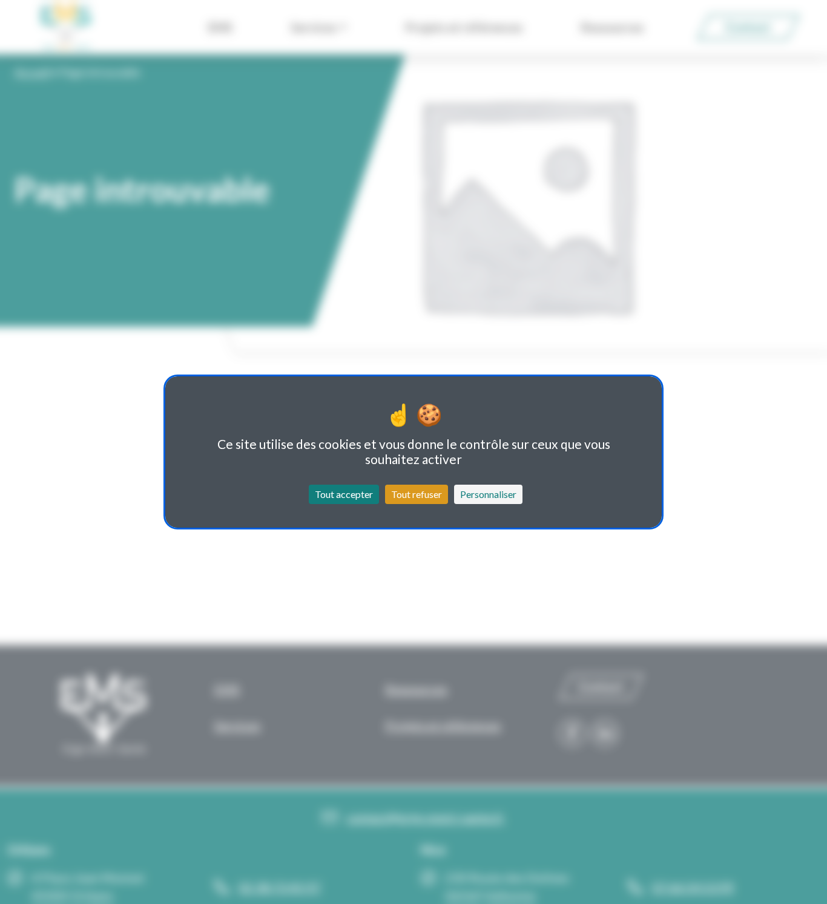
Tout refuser (416, 494)
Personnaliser (488, 494)
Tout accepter (344, 494)
